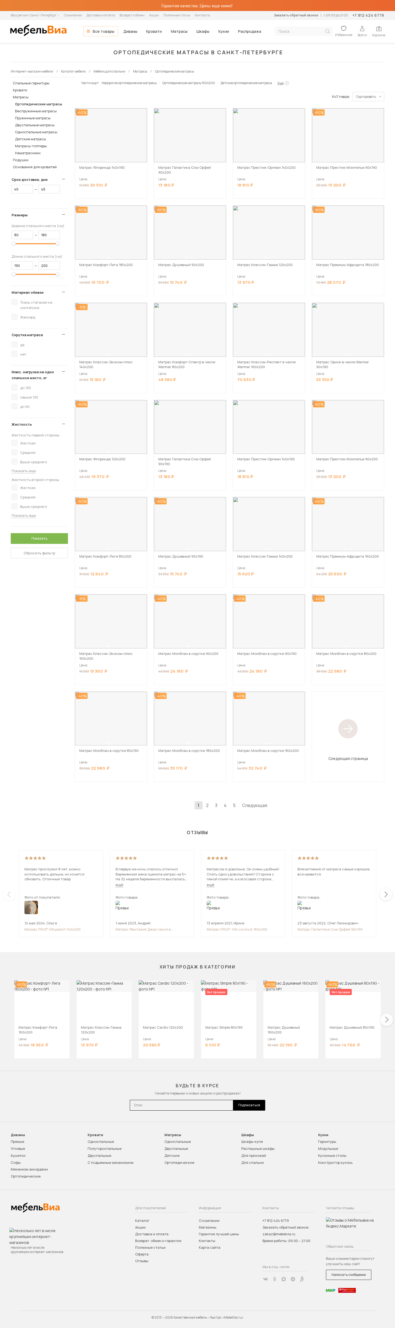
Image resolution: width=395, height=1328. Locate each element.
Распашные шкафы (258, 1148)
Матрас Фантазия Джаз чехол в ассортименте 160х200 (143, 929)
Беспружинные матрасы (36, 111)
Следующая (254, 805)
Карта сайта (209, 1247)
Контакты (202, 15)
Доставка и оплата (101, 15)
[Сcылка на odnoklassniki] (275, 1279)
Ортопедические (26, 1176)
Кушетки (18, 1155)
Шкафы (202, 31)
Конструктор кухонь (335, 1162)
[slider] (14, 243)
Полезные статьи (176, 15)
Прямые (17, 1141)
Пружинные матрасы (33, 118)
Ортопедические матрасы (38, 104)
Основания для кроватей (35, 166)
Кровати (154, 31)
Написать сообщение (349, 1274)
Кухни (223, 31)
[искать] (327, 31)
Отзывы (141, 1260)
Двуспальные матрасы (35, 125)
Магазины (207, 1227)
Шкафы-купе (252, 1141)
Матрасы (179, 31)
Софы (16, 1162)
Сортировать (366, 96)
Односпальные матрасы (36, 132)
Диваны (130, 31)
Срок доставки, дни (30, 179)
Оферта (142, 1254)
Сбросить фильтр (39, 553)
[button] (108, 160)
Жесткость (22, 424)
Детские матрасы (30, 139)
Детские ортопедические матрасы (246, 83)
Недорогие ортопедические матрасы (129, 83)
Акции (154, 15)
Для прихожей (253, 1155)
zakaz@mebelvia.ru (279, 1234)
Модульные (328, 1148)
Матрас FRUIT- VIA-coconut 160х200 (237, 929)
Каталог (142, 1220)
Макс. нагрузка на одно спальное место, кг (33, 374)
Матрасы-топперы (31, 145)
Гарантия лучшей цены (219, 1234)
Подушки (20, 159)
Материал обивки (28, 292)
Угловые (18, 1148)
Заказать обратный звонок (296, 15)
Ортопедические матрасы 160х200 (188, 83)
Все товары (103, 31)
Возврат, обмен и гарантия (158, 1240)
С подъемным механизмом (111, 1162)
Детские (171, 1155)
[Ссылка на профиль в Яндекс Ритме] (302, 1279)
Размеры (20, 215)
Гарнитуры (327, 1141)
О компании (73, 15)
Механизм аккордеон (29, 1169)
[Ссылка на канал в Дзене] (293, 1279)
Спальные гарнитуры (31, 83)
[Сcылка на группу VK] (265, 1279)
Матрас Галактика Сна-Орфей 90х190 (330, 929)
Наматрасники (28, 152)
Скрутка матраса (27, 334)
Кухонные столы (332, 1155)
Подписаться (249, 1105)
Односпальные (101, 1141)
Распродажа (249, 31)
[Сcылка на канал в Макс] (284, 1279)
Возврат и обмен (132, 15)
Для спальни (252, 1162)
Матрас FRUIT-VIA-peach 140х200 (52, 929)
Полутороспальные (104, 1148)
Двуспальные (99, 1155)
